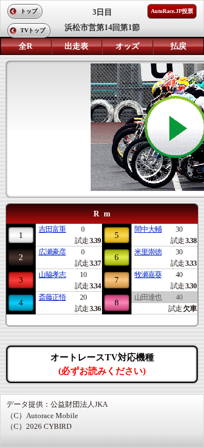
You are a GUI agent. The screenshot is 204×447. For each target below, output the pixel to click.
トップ (28, 11)
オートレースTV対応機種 (102, 364)
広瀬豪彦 (52, 252)
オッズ (127, 46)
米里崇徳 (148, 252)
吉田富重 (52, 229)
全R (25, 46)
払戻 (178, 46)
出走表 (76, 46)
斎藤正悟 (52, 297)
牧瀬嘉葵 (148, 274)
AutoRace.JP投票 (172, 11)
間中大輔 (148, 229)
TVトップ (32, 30)
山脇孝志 (52, 274)
